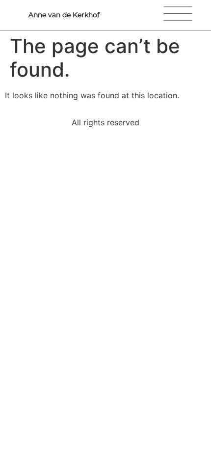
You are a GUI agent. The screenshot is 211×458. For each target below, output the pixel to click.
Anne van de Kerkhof (64, 14)
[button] (186, 15)
